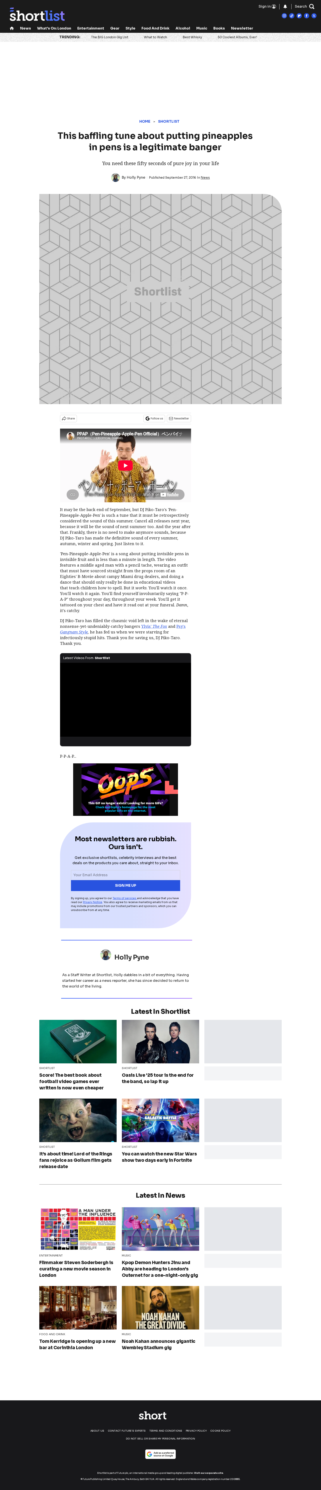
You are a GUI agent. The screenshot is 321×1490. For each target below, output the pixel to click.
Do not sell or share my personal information (160, 1438)
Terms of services (125, 898)
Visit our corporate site (208, 1473)
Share (71, 418)
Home (144, 121)
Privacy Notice (92, 902)
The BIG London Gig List (109, 37)
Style (130, 28)
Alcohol (183, 28)
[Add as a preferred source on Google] (160, 1454)
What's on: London (54, 28)
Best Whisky (192, 37)
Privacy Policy (196, 1430)
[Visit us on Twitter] (314, 15)
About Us (97, 1430)
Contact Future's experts (127, 1430)
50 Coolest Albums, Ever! (237, 37)
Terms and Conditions (165, 1430)
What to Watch (155, 37)
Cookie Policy (220, 1430)
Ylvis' (154, 626)
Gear (114, 28)
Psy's (181, 626)
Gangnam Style (74, 632)
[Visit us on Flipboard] (299, 15)
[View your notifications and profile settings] (285, 6)
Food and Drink (155, 28)
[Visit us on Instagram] (284, 15)
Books (219, 28)
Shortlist (169, 121)
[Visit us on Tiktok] (291, 15)
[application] (125, 700)
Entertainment (90, 28)
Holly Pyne (136, 177)
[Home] (12, 28)
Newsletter (242, 28)
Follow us (157, 418)
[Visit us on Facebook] (306, 15)
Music (201, 28)
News (25, 28)
